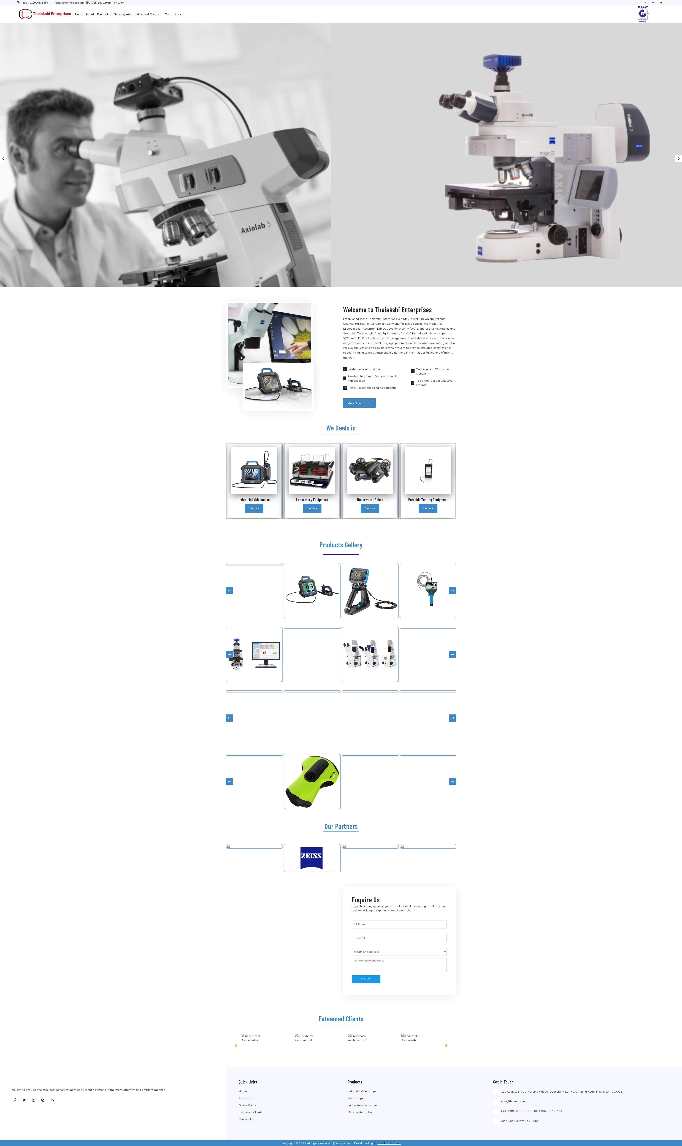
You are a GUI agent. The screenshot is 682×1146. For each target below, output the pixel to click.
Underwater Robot (360, 1112)
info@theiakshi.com (73, 2)
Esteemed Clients (147, 14)
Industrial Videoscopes (363, 1091)
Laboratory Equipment (363, 1105)
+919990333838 (38, 2)
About (90, 14)
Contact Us (246, 1119)
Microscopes (356, 1098)
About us (245, 1098)
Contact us (173, 14)
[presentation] (3, 158)
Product (103, 14)
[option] (261, 1047)
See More (254, 508)
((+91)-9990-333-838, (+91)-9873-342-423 (531, 1111)
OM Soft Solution (388, 1143)
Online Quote (123, 14)
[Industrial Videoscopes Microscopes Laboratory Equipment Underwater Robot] (399, 951)
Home (79, 14)
